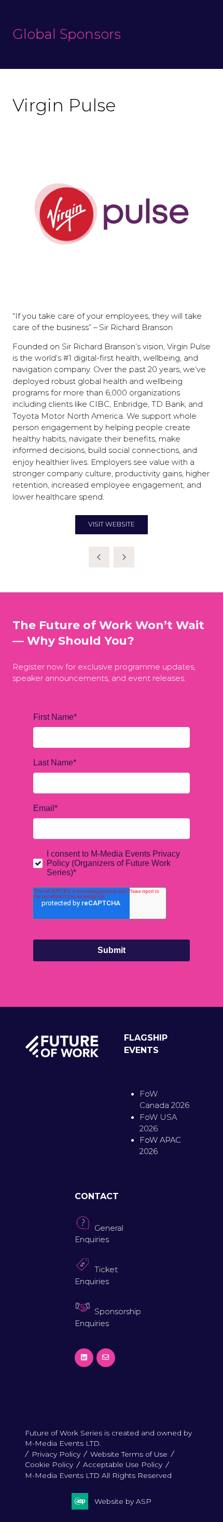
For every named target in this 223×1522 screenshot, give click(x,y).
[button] (111, 524)
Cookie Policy (49, 1464)
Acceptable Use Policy (122, 1464)
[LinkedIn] (84, 1357)
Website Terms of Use (129, 1454)
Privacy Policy (56, 1454)
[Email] (105, 1357)
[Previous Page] (99, 557)
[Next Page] (124, 557)
